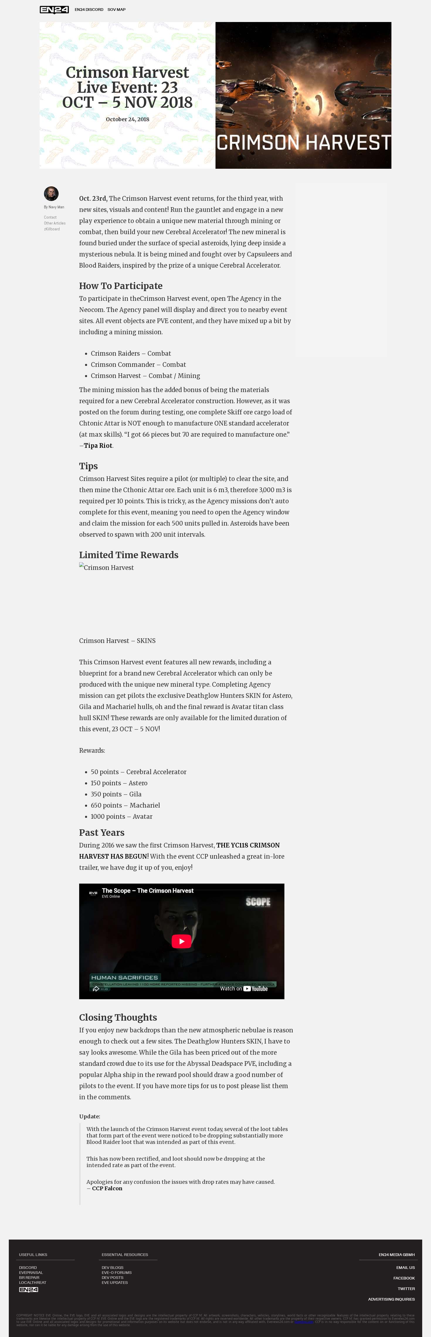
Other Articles (55, 223)
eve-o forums (117, 1272)
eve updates (115, 1282)
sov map (116, 9)
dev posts (112, 1277)
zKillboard (52, 229)
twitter (406, 1288)
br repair (29, 1277)
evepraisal (31, 1272)
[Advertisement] (344, 270)
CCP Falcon (107, 1188)
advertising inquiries (391, 1299)
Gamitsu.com (304, 1322)
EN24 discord (89, 9)
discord (28, 1267)
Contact (50, 217)
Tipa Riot (98, 445)
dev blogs (112, 1267)
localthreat (32, 1282)
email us (405, 1267)
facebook (404, 1278)
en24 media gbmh (397, 1254)
